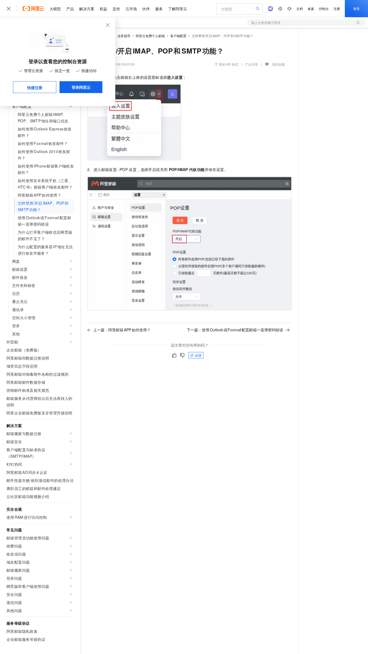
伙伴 (146, 8)
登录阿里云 (81, 87)
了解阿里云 (177, 8)
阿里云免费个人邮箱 (150, 35)
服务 (159, 8)
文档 (299, 8)
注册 (337, 8)
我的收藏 (278, 64)
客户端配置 (178, 35)
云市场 (131, 8)
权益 (103, 8)
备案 (311, 8)
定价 (116, 8)
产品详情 (251, 64)
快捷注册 (34, 87)
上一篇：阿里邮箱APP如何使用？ (122, 329)
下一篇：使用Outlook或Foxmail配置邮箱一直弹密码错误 (235, 329)
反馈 (198, 355)
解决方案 (86, 8)
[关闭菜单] (8, 8)
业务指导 (123, 35)
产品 (70, 8)
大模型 (55, 8)
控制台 (324, 8)
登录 (356, 8)
